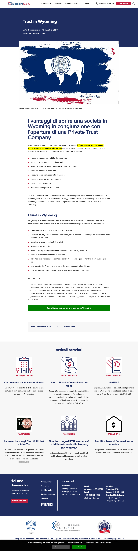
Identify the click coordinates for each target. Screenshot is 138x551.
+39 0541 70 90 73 (106, 3)
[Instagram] (43, 504)
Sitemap (44, 498)
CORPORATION (44, 326)
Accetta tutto (78, 547)
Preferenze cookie (61, 547)
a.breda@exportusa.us (115, 501)
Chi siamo (45, 3)
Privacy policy (46, 482)
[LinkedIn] (51, 504)
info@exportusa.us (91, 498)
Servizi (57, 3)
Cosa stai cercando (133, 3)
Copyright (45, 486)
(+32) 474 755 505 (113, 498)
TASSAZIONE (69, 326)
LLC (57, 326)
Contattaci (123, 3)
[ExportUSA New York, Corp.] (19, 3)
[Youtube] (47, 504)
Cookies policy (46, 490)
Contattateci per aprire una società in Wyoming (69, 308)
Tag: (33, 326)
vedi (24, 376)
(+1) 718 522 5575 (72, 494)
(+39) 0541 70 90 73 (92, 495)
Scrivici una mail (19, 500)
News (87, 3)
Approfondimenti (72, 3)
